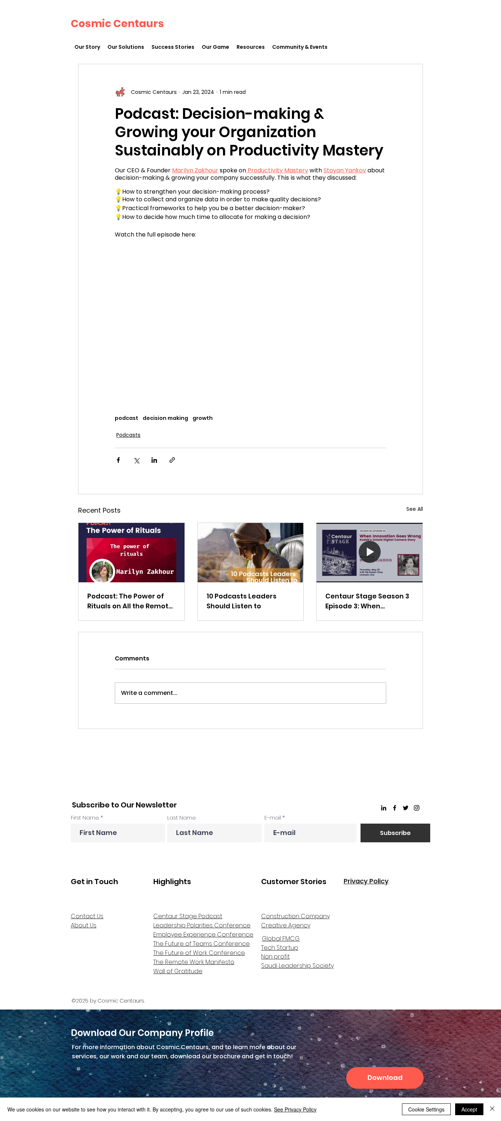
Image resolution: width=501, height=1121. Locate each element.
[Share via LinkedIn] (154, 460)
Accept (469, 1109)
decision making (165, 418)
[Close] (492, 1109)
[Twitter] (405, 808)
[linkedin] (383, 808)
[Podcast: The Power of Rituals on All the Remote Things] (131, 552)
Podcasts (128, 435)
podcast (126, 418)
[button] (126, 47)
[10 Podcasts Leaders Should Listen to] (251, 552)
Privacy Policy (366, 881)
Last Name (181, 817)
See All (414, 509)
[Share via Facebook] (118, 460)
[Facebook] (394, 808)
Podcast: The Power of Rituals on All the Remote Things (130, 601)
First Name (85, 817)
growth (203, 418)
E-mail (272, 817)
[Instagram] (416, 808)
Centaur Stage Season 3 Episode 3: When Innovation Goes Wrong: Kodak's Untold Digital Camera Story (367, 601)
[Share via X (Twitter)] (136, 460)
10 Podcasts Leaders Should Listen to (241, 601)
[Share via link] (172, 460)
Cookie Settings (426, 1109)
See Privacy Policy (295, 1109)
